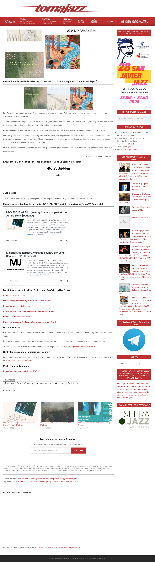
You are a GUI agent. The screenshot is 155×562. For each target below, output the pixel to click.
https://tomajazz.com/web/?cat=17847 (20, 371)
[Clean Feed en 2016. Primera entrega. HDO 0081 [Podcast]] (57, 412)
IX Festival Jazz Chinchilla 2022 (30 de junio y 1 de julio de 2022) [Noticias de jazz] (48, 482)
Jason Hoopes (57, 468)
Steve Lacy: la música (140, 217)
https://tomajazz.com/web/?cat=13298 (79, 346)
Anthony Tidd (9, 468)
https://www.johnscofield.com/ (16, 306)
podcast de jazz (45, 471)
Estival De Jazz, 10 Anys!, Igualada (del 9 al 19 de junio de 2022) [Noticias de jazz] (47, 479)
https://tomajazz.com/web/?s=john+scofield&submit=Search (29, 311)
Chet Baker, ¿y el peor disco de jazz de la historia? (140, 186)
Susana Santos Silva (73, 471)
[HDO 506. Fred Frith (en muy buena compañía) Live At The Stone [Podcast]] (20, 412)
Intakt (47, 468)
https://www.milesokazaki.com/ (17, 317)
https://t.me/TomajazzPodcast (19, 360)
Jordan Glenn (81, 468)
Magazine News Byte (82, 558)
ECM (17, 468)
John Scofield (69, 468)
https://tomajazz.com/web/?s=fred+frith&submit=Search (28, 301)
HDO (51, 466)
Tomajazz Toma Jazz (133, 150)
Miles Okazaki (9, 471)
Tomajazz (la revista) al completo (84, 466)
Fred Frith (24, 468)
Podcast (57, 466)
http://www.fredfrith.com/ (14, 295)
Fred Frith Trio (34, 468)
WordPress (102, 558)
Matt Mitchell (104, 468)
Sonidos (65, 466)
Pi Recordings (31, 471)
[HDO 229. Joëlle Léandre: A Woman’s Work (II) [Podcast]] (95, 412)
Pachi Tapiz (20, 471)
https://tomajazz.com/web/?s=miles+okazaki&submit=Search (29, 322)
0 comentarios (95, 471)
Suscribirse (78, 450)
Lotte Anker (92, 468)
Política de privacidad (56, 558)
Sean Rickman (58, 471)
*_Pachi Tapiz (44, 466)
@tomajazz (127, 147)
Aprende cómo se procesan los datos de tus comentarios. (58, 547)
